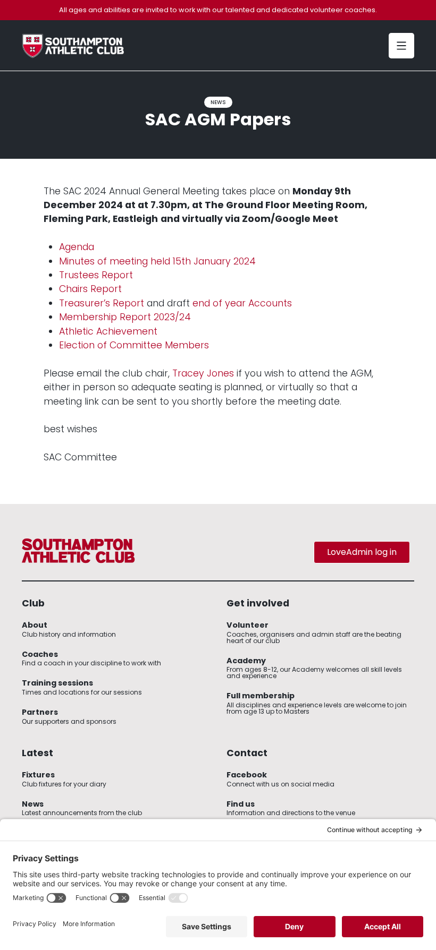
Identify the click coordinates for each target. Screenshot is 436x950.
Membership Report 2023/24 (125, 317)
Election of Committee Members (134, 345)
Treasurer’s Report (101, 303)
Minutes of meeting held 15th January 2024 (157, 261)
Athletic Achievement (108, 331)
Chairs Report (90, 289)
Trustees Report (96, 275)
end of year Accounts (242, 303)
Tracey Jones (203, 373)
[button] (401, 45)
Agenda (76, 247)
